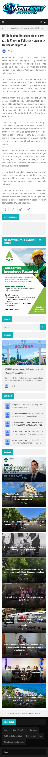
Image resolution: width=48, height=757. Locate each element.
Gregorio (16, 405)
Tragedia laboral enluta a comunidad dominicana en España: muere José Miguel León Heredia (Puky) (28, 28)
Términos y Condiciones (14, 742)
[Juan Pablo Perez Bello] (4, 51)
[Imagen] (24, 352)
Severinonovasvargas (21, 431)
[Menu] (3, 22)
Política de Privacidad (13, 736)
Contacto (33, 730)
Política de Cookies (34, 736)
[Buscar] (45, 22)
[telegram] (28, 209)
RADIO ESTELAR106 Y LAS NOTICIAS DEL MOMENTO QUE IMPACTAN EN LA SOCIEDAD (27, 425)
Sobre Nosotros (19, 730)
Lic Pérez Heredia (19, 413)
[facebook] (5, 209)
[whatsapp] (20, 209)
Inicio (6, 730)
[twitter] (13, 209)
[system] (41, 22)
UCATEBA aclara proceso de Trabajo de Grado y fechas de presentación (24, 371)
